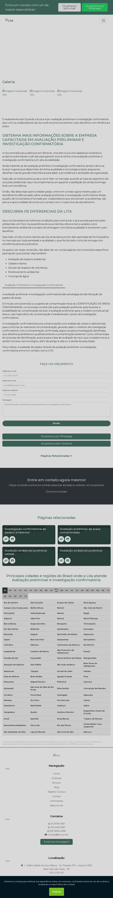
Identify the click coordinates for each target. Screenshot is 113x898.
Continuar (56, 892)
